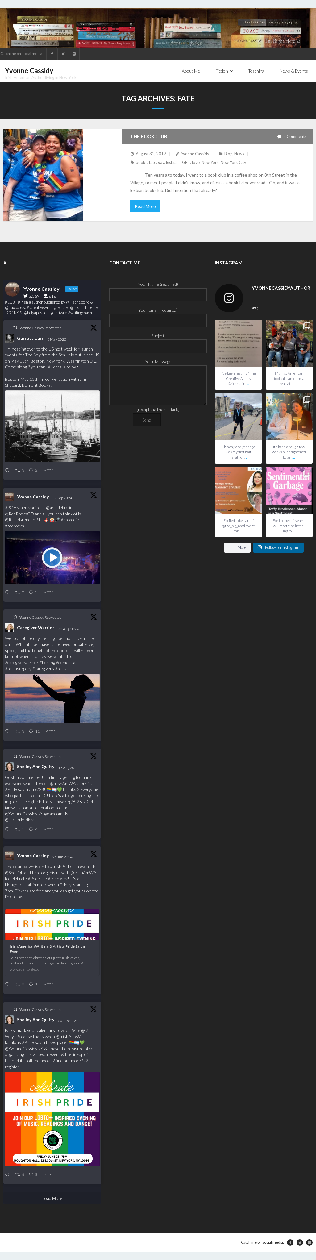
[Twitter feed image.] (52, 426)
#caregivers (43, 668)
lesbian (172, 162)
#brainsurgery (18, 668)
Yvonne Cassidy (195, 153)
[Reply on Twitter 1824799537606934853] (8, 829)
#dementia (65, 662)
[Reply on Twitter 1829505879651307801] (8, 731)
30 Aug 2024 (68, 628)
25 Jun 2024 (62, 857)
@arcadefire (57, 507)
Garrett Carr (30, 338)
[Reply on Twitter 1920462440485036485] (8, 470)
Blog (228, 153)
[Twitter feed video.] (52, 557)
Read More (145, 206)
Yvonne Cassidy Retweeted (40, 328)
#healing (47, 662)
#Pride (11, 789)
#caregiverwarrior (22, 662)
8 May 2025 (57, 339)
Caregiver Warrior (35, 627)
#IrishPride (60, 866)
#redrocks (14, 525)
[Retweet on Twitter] (15, 327)
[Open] (238, 343)
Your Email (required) (157, 310)
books (141, 162)
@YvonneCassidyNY (24, 813)
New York (210, 162)
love (196, 162)
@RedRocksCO (19, 513)
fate (152, 162)
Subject (157, 335)
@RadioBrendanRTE (24, 519)
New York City (233, 162)
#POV (10, 507)
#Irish (53, 878)
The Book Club (148, 136)
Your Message (158, 361)
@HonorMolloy (19, 819)
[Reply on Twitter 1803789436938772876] (8, 1175)
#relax (60, 668)
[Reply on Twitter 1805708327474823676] (8, 984)
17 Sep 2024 (62, 498)
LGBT (185, 162)
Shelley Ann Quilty (35, 766)
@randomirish (57, 813)
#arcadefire (71, 519)
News (239, 153)
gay (161, 162)
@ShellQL (14, 872)
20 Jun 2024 (68, 1020)
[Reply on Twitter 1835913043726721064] (8, 592)
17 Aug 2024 (68, 767)
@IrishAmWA (62, 783)
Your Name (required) (158, 284)
